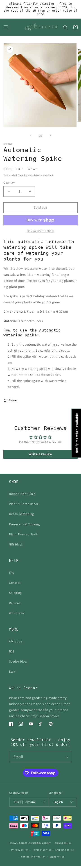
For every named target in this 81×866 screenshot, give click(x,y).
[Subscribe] (67, 757)
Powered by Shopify (39, 842)
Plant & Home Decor (23, 504)
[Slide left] (31, 136)
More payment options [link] (40, 231)
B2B (12, 651)
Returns (14, 603)
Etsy (12, 671)
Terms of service (41, 849)
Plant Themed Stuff (23, 534)
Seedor (23, 842)
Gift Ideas (16, 544)
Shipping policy (64, 849)
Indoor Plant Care (22, 494)
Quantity (9, 182)
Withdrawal (17, 613)
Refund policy (63, 842)
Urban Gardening (21, 514)
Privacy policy (19, 849)
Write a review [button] (40, 454)
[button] (6, 27)
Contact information (33, 856)
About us (15, 641)
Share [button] (13, 400)
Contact (14, 583)
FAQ (12, 573)
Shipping (23, 175)
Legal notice (57, 856)
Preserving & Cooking (24, 524)
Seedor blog (18, 661)
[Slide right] (50, 136)
